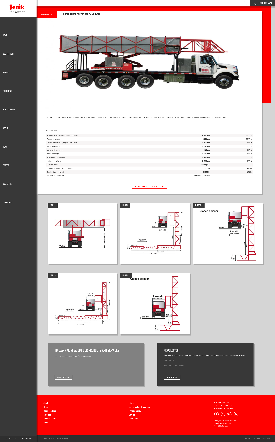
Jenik (46, 403)
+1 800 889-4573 (224, 405)
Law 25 (132, 414)
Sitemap (132, 403)
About (46, 422)
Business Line (50, 410)
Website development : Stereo (257, 439)
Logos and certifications (139, 406)
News (46, 406)
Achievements (50, 418)
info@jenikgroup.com (225, 408)
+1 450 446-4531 (223, 402)
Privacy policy (135, 410)
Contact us (133, 418)
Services (47, 414)
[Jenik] (18, 8)
